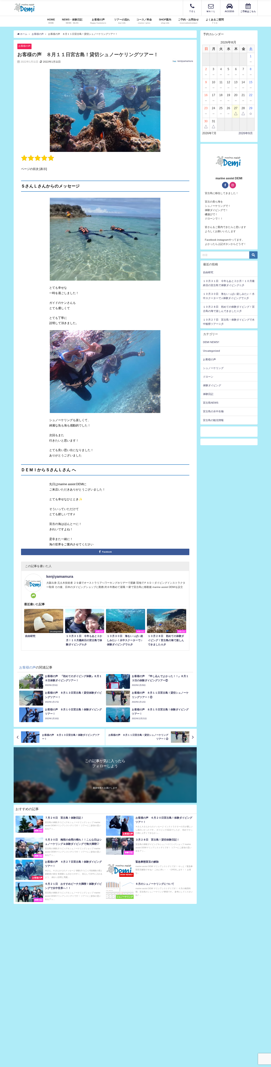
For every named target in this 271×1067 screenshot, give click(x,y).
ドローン (208, 376)
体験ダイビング (212, 385)
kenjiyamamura (185, 61)
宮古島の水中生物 (213, 411)
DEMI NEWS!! (211, 342)
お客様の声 (24, 46)
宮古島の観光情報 (213, 420)
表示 (43, 168)
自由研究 (208, 272)
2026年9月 (246, 133)
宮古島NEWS (210, 402)
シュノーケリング (213, 368)
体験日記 (208, 394)
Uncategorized (211, 350)
